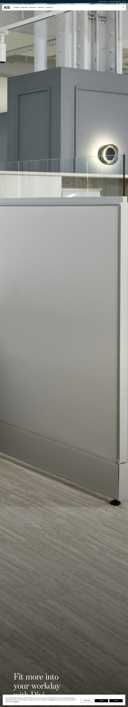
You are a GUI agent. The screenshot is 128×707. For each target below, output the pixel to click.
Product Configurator (115, 1)
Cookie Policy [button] (52, 699)
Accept (116, 700)
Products (17, 7)
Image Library (102, 1)
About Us (41, 7)
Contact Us (49, 7)
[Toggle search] (123, 7)
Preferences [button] (16, 701)
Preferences (87, 700)
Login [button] (123, 1)
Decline (101, 700)
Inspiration (24, 7)
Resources (33, 7)
